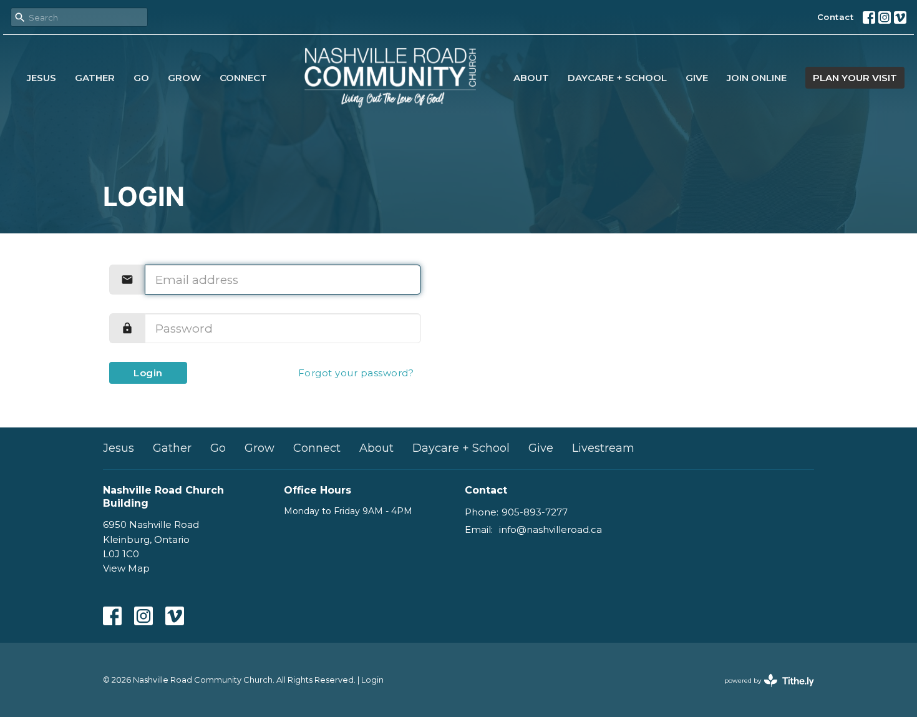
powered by (763, 691)
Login (148, 373)
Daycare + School (617, 78)
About (531, 78)
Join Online (757, 78)
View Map (126, 568)
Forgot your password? (356, 373)
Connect (243, 78)
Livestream (603, 448)
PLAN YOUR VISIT (855, 78)
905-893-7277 (535, 512)
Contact (835, 17)
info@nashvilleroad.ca (550, 529)
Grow (184, 78)
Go (141, 78)
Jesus (41, 78)
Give (697, 78)
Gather (95, 78)
